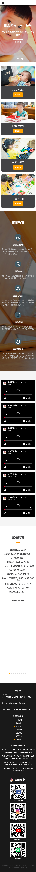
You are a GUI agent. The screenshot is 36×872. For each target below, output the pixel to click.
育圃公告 (19, 720)
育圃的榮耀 (18, 322)
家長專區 (19, 733)
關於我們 (19, 730)
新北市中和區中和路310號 (25, 756)
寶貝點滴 (19, 723)
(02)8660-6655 (12, 752)
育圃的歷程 (18, 271)
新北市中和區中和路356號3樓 (22, 768)
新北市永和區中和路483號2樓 (22, 762)
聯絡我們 (12, 42)
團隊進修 (19, 726)
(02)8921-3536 (19, 771)
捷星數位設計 (23, 867)
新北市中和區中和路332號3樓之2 (23, 750)
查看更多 (24, 42)
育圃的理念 (18, 296)
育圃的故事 (18, 245)
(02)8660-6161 (12, 764)
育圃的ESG (18, 349)
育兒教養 (19, 736)
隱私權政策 (26, 865)
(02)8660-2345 (12, 758)
